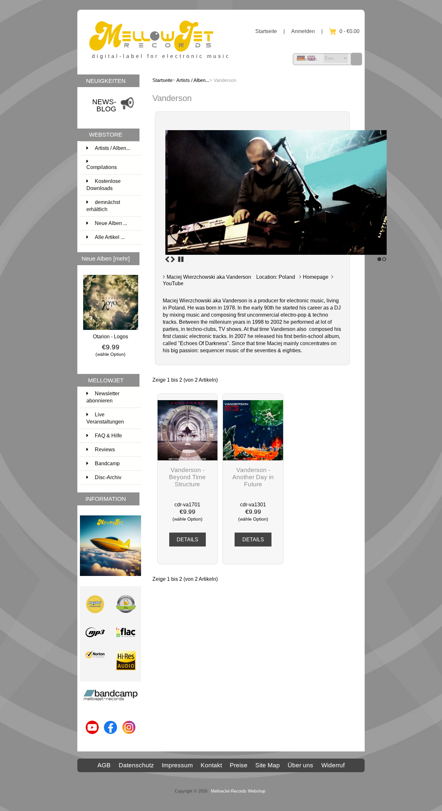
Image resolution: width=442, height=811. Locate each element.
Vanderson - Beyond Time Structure (187, 477)
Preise (239, 765)
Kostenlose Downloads (113, 184)
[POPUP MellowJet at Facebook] (110, 735)
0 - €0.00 (349, 31)
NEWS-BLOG (104, 105)
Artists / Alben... (192, 80)
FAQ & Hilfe (108, 435)
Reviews (105, 449)
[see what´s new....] (127, 111)
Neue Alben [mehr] (106, 258)
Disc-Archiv (108, 477)
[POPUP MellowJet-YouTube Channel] (92, 735)
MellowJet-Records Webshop (238, 791)
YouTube (173, 283)
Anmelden (303, 31)
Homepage (315, 277)
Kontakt (211, 765)
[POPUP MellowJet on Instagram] (129, 735)
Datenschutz (136, 765)
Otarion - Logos (110, 336)
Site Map (267, 765)
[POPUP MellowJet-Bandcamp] (110, 703)
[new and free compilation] (110, 577)
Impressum (177, 765)
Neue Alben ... (111, 223)
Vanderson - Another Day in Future (253, 477)
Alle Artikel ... (110, 237)
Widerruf (333, 765)
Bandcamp (107, 463)
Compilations (113, 167)
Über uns (300, 765)
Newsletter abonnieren (102, 397)
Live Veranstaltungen (105, 418)
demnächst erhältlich (113, 205)
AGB (104, 765)
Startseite (266, 31)
